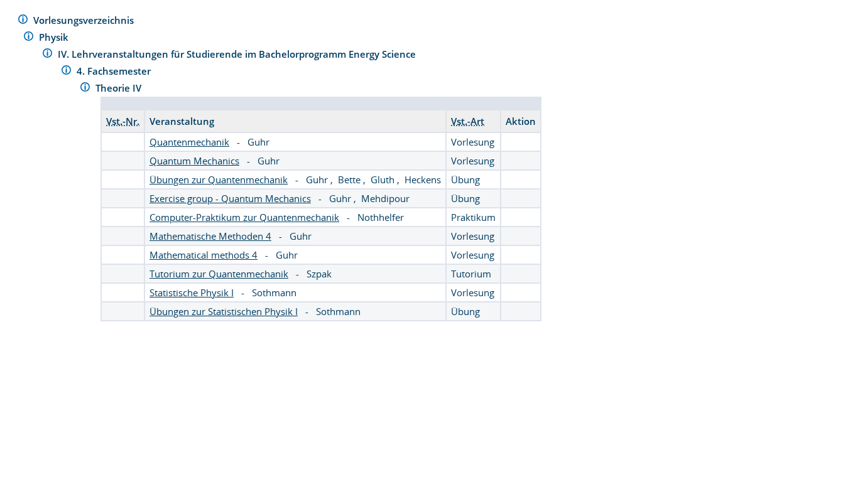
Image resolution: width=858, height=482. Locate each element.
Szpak (319, 273)
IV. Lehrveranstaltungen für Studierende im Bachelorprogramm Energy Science (238, 54)
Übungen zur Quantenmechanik (218, 179)
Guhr (258, 142)
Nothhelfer (380, 217)
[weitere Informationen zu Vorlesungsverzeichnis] (23, 21)
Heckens (423, 179)
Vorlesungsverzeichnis (84, 20)
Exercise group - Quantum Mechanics (230, 198)
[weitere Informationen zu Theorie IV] (85, 89)
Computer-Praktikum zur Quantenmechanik (244, 217)
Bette (350, 179)
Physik (55, 37)
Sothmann (274, 292)
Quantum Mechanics (194, 160)
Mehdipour (385, 198)
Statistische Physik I (191, 292)
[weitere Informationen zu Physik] (28, 38)
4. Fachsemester (115, 71)
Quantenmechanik (189, 142)
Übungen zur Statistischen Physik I (223, 311)
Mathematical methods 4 (203, 255)
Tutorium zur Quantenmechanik (218, 273)
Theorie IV (119, 88)
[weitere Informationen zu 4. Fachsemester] (66, 72)
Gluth (384, 179)
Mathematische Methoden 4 (210, 236)
